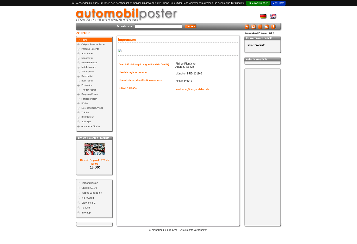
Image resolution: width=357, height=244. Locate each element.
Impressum (87, 197)
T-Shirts (85, 112)
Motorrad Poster (89, 62)
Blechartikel (87, 76)
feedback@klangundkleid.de (192, 89)
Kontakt (85, 207)
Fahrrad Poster (89, 99)
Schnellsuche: (125, 26)
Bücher (85, 103)
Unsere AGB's (89, 187)
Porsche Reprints (90, 49)
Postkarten (86, 85)
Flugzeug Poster (89, 94)
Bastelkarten (87, 117)
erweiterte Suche (90, 126)
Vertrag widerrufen (91, 192)
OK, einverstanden (258, 3)
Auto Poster (82, 33)
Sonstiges (86, 121)
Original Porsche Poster (93, 44)
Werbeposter (87, 71)
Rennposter (87, 58)
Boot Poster (87, 80)
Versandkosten (89, 183)
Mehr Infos (278, 3)
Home (84, 40)
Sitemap (86, 212)
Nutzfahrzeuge (88, 67)
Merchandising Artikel (92, 108)
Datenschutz (88, 202)
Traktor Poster (88, 89)
